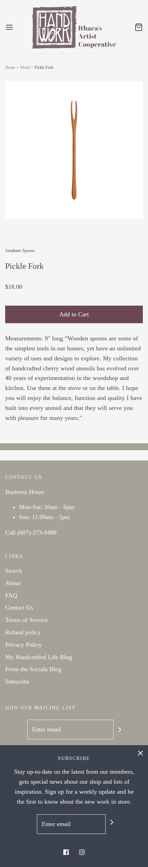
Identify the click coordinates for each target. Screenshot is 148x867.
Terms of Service (26, 619)
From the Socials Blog (33, 669)
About (13, 583)
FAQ (11, 595)
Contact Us (19, 607)
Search (13, 570)
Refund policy (23, 632)
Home (10, 67)
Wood (25, 67)
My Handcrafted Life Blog (38, 657)
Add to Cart (74, 314)
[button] (74, 150)
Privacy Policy (23, 644)
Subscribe (17, 681)
